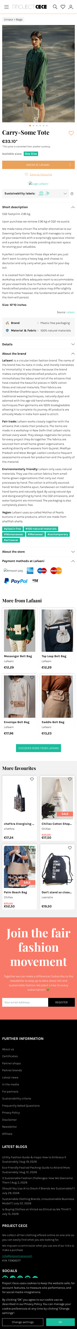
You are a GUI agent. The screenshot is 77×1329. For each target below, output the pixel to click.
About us (8, 1049)
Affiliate (7, 1134)
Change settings (23, 1322)
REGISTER (61, 1002)
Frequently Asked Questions (21, 1105)
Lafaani (70, 312)
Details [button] (7, 344)
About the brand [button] (14, 353)
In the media (10, 1084)
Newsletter (9, 1126)
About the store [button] (13, 551)
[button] (35, 193)
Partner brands (12, 1070)
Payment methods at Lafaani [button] (23, 561)
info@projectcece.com (17, 1256)
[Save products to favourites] (71, 133)
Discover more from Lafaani (38, 748)
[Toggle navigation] (6, 6)
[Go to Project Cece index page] (30, 7)
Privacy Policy (11, 1112)
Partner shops (11, 1063)
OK (60, 1322)
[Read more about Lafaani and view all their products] (38, 183)
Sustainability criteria (16, 1098)
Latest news (10, 1077)
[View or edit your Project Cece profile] (71, 7)
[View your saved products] (63, 7)
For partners (10, 1091)
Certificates (10, 1056)
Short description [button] (15, 207)
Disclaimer (9, 1119)
